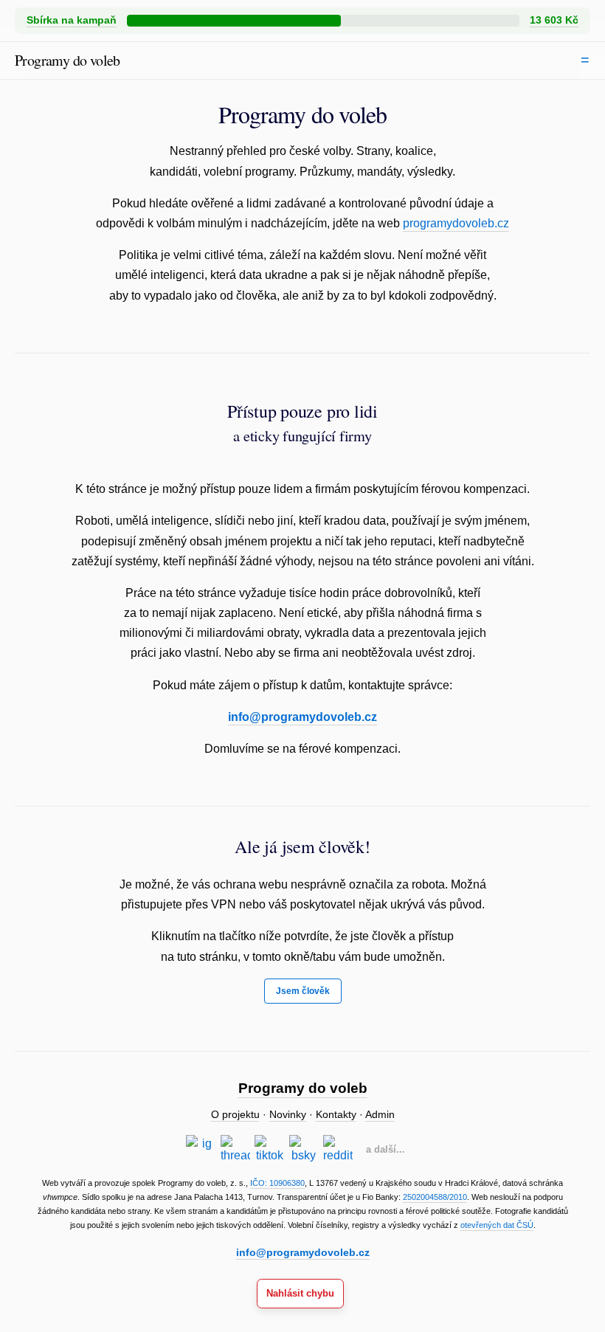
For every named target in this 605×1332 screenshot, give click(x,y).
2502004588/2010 (435, 1197)
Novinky (287, 1114)
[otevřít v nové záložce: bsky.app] (304, 1149)
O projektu (235, 1114)
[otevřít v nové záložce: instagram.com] (200, 1149)
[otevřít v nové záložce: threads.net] (235, 1149)
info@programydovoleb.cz (302, 717)
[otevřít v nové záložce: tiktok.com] (269, 1149)
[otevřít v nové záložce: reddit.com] (338, 1149)
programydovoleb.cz (456, 223)
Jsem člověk (303, 991)
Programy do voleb (67, 60)
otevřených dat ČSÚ (496, 1225)
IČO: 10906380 (277, 1183)
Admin (380, 1114)
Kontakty (336, 1114)
